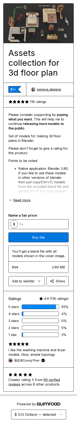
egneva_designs (49, 89)
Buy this (38, 237)
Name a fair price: (22, 215)
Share (60, 281)
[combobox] (26, 281)
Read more (21, 200)
